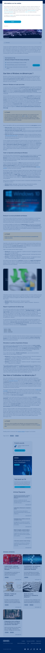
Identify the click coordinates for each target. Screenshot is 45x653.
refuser (26, 11)
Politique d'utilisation (31, 10)
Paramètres (6, 9)
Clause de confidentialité (8, 11)
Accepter (11, 15)
